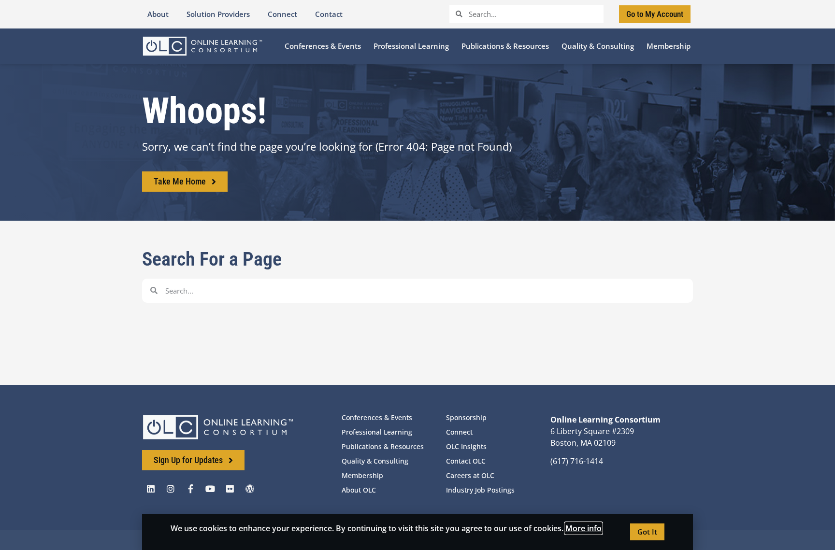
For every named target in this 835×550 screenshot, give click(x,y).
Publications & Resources (383, 446)
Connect (459, 432)
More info (583, 528)
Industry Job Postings (480, 489)
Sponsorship (466, 417)
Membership (362, 475)
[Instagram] (170, 488)
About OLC (359, 489)
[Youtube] (210, 488)
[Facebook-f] (190, 488)
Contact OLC (466, 460)
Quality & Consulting (375, 460)
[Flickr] (230, 488)
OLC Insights (466, 446)
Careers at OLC (470, 475)
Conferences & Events (377, 417)
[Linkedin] (150, 488)
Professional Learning (377, 432)
